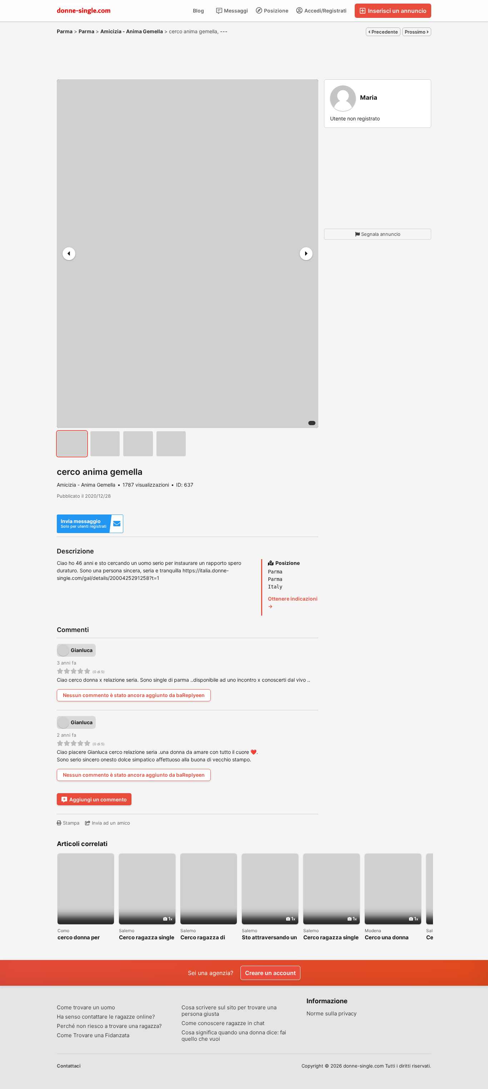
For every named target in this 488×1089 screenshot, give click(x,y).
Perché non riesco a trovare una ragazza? (109, 1026)
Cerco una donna (387, 938)
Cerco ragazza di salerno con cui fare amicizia (205, 938)
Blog (198, 11)
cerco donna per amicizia (79, 938)
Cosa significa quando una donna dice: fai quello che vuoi (233, 1035)
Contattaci (68, 1066)
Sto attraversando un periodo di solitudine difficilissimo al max (269, 938)
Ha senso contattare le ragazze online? (106, 1017)
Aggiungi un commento (98, 799)
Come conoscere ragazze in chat (222, 1023)
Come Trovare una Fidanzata (93, 1035)
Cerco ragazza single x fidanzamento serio (146, 938)
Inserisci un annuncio (397, 10)
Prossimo (416, 32)
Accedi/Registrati (325, 11)
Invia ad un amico (110, 823)
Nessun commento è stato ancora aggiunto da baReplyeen (134, 695)
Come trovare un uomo (86, 1007)
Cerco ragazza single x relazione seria (331, 938)
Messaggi (235, 11)
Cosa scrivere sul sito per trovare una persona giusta (229, 1010)
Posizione (275, 11)
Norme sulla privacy (332, 1013)
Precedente (384, 32)
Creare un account (270, 972)
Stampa (70, 823)
